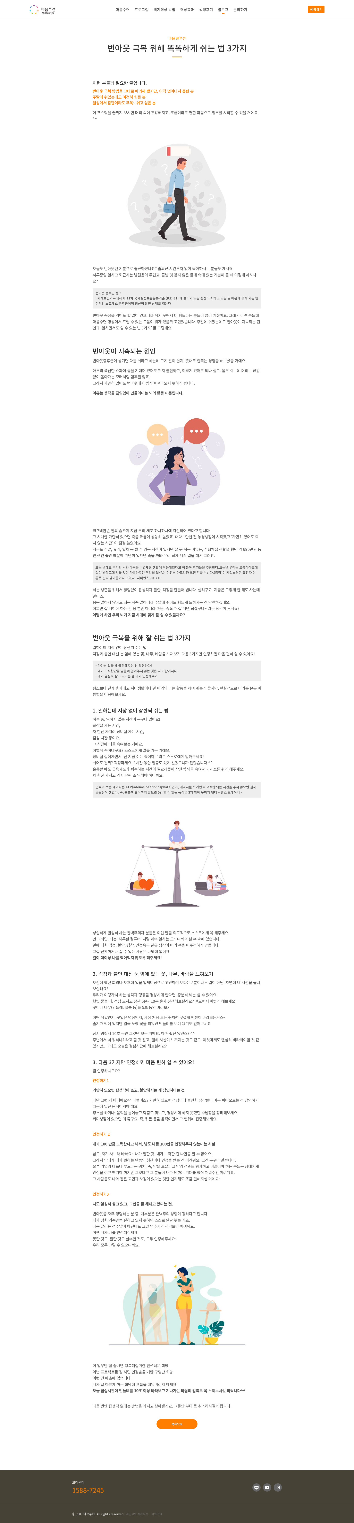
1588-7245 (88, 1490)
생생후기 (206, 9)
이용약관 (156, 1514)
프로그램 (142, 9)
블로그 (223, 9)
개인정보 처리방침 (137, 1514)
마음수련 (123, 9)
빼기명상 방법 (164, 9)
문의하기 (240, 9)
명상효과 (187, 9)
